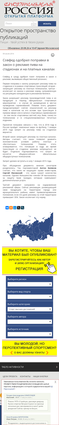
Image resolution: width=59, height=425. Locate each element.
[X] (18, 207)
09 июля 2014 (8, 53)
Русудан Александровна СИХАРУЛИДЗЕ (20, 395)
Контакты (25, 376)
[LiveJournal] (22, 207)
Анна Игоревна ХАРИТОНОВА (17, 417)
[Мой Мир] (14, 207)
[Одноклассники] (11, 207)
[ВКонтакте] (7, 207)
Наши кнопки (40, 376)
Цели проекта (10, 376)
